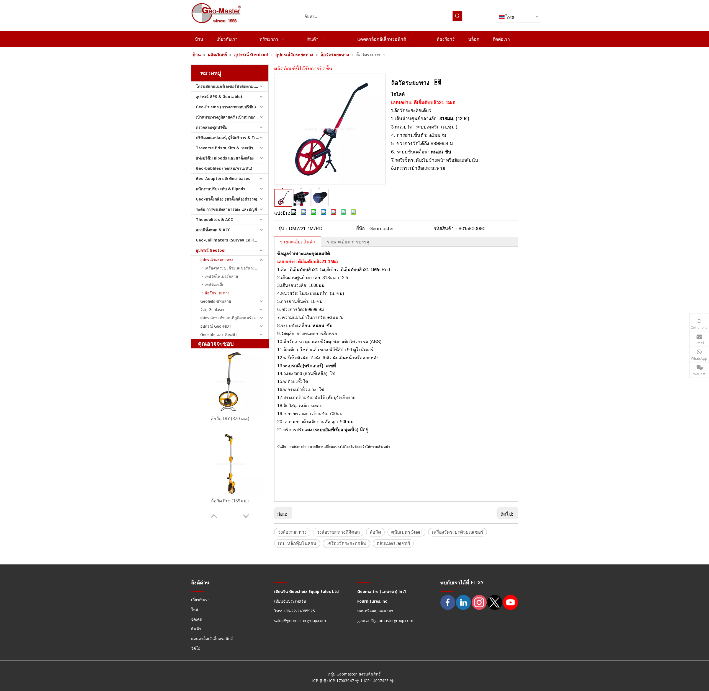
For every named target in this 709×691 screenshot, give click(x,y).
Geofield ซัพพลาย (215, 301)
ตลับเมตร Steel (406, 532)
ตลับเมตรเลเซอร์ (393, 543)
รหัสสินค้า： (446, 228)
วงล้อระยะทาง (292, 532)
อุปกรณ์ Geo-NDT (216, 326)
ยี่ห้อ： (362, 228)
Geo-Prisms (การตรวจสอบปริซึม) (226, 106)
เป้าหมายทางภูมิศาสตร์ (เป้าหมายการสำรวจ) (232, 117)
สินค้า (196, 628)
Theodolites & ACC (214, 219)
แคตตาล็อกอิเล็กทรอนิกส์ (212, 638)
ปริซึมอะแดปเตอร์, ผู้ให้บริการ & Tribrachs (232, 137)
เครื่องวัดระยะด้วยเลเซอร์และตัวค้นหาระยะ (236, 268)
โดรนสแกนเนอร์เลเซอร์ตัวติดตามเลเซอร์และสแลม (232, 86)
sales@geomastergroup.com (300, 620)
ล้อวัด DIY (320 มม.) (230, 418)
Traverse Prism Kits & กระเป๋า (224, 147)
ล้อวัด (375, 532)
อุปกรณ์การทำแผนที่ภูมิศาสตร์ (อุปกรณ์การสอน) (234, 317)
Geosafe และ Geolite (219, 334)
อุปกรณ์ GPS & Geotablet (219, 96)
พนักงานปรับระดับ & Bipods (220, 188)
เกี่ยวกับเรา (200, 599)
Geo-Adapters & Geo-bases (223, 178)
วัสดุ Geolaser (212, 309)
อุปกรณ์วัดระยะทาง (216, 259)
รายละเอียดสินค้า (297, 241)
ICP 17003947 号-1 (346, 680)
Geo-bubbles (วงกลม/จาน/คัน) (224, 168)
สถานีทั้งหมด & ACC (213, 229)
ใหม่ (194, 609)
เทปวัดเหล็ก (214, 284)
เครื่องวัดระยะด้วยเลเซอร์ (457, 532)
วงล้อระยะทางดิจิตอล (338, 532)
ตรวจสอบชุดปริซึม (211, 127)
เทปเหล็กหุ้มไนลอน (297, 543)
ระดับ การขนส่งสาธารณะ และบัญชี (226, 209)
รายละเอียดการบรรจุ (348, 241)
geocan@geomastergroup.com (385, 620)
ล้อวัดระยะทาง (217, 293)
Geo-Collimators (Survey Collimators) (232, 240)
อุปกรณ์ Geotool (210, 250)
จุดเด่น (196, 619)
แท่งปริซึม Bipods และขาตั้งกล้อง (225, 158)
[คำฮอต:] (457, 16)
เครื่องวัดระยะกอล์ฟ (346, 543)
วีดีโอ (195, 648)
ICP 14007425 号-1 (380, 680)
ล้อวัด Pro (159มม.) (230, 501)
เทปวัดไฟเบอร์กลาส (221, 276)
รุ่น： (283, 228)
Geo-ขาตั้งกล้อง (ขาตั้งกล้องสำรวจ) (226, 199)
